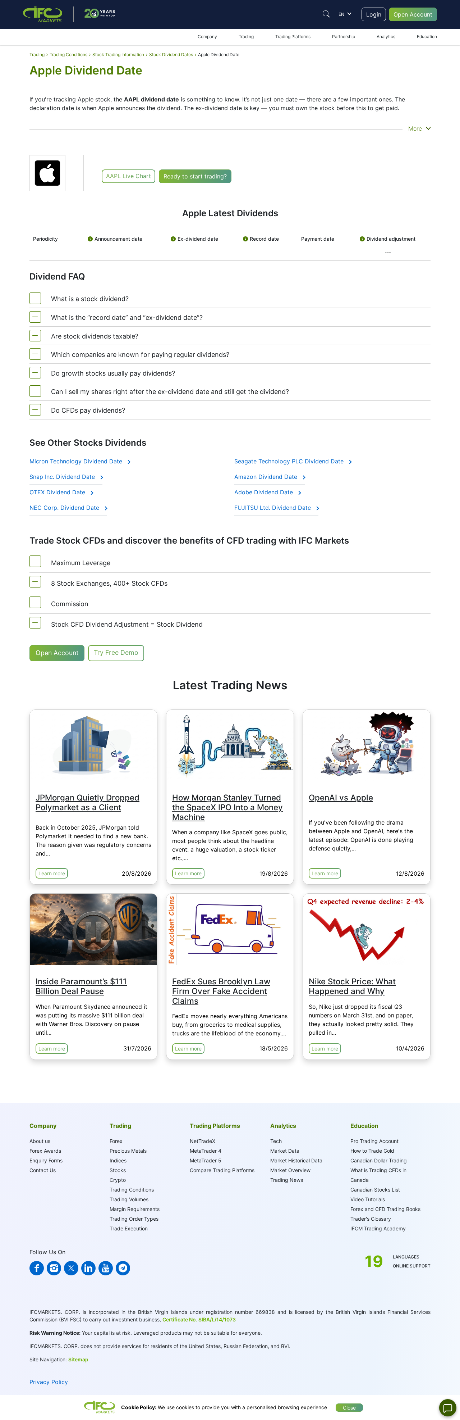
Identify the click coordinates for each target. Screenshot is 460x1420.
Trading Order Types (134, 1219)
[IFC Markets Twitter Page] (71, 1268)
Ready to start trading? (195, 176)
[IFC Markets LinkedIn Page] (88, 1268)
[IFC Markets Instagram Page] (54, 1268)
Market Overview (290, 1170)
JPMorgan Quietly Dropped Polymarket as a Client (87, 802)
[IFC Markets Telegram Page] (123, 1268)
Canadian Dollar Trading (378, 1160)
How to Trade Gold (372, 1151)
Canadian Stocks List (375, 1190)
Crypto (118, 1180)
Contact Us (42, 1170)
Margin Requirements (135, 1209)
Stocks (118, 1170)
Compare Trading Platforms (222, 1170)
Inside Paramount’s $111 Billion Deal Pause (81, 986)
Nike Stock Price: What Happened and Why (352, 986)
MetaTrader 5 (205, 1160)
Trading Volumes (129, 1199)
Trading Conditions (132, 1190)
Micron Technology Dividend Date (76, 461)
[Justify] (326, 14)
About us (39, 1141)
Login (373, 14)
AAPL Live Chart (128, 176)
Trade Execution (129, 1228)
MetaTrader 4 (205, 1151)
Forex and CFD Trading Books (385, 1209)
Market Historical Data (296, 1160)
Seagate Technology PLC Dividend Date (289, 461)
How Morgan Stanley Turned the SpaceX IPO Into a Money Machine (227, 807)
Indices (118, 1160)
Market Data (284, 1151)
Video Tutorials (367, 1199)
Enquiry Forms (46, 1160)
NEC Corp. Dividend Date (65, 507)
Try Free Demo (116, 652)
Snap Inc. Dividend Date (63, 476)
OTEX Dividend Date (58, 492)
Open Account (413, 14)
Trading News (286, 1180)
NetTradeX (202, 1141)
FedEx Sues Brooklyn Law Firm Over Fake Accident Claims (221, 991)
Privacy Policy (48, 1381)
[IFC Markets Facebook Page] (36, 1268)
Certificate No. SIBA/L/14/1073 (199, 1319)
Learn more (51, 873)
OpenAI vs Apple (341, 797)
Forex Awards (45, 1151)
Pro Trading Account (374, 1141)
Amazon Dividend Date (266, 476)
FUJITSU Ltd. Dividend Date (273, 507)
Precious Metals (128, 1151)
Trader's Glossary (370, 1219)
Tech (276, 1141)
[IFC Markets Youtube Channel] (105, 1268)
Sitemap (78, 1359)
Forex (116, 1141)
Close (349, 1408)
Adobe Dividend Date (264, 492)
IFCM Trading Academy (378, 1228)
